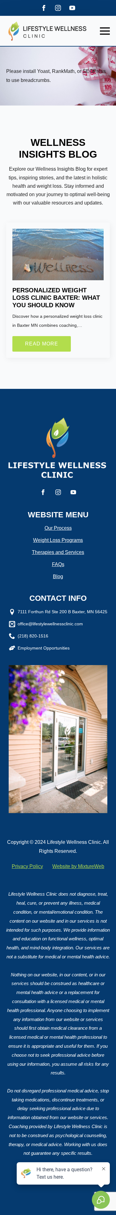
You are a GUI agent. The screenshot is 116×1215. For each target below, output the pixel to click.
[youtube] (72, 8)
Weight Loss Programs (58, 540)
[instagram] (58, 8)
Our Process (58, 528)
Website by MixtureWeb (78, 866)
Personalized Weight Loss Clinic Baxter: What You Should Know (56, 297)
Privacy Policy (27, 866)
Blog (58, 576)
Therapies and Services (58, 552)
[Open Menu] (105, 31)
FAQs (58, 564)
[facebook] (44, 8)
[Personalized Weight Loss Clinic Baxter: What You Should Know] (58, 254)
